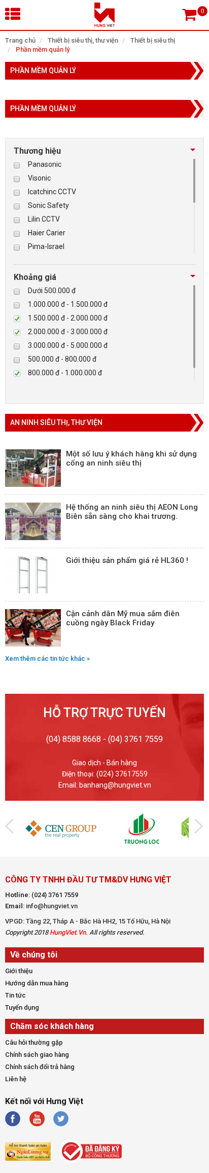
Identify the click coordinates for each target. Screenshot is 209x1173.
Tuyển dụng (22, 1007)
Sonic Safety (48, 205)
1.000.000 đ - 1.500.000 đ (68, 304)
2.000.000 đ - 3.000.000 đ (68, 332)
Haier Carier (46, 233)
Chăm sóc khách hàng (52, 1026)
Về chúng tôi (33, 954)
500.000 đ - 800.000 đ (62, 359)
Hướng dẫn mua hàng (36, 983)
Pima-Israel (46, 246)
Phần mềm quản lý (42, 49)
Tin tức (15, 995)
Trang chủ (20, 40)
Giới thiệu (18, 971)
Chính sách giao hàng (37, 1054)
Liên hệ (15, 1079)
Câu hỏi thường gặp (34, 1042)
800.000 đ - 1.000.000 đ (65, 373)
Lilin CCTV (44, 219)
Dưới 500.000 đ (52, 291)
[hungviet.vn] (104, 24)
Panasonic (44, 164)
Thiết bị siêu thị (152, 40)
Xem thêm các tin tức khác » (47, 658)
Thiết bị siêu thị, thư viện (83, 40)
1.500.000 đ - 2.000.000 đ (68, 318)
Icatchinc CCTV (52, 192)
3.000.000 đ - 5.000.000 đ (68, 345)
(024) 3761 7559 (54, 895)
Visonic (39, 178)
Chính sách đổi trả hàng (40, 1067)
